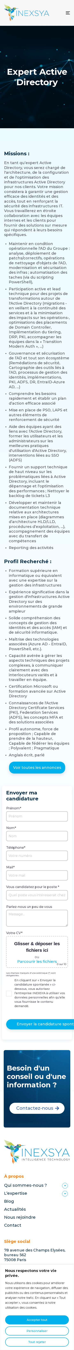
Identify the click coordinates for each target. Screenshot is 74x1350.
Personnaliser (37, 1331)
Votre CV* (14, 933)
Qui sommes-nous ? (25, 1185)
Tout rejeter (37, 1342)
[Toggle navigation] (59, 13)
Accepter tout (37, 1320)
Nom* (11, 828)
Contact (12, 1225)
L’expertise (15, 1193)
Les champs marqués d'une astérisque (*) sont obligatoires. (31, 974)
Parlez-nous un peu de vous (29, 907)
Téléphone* (15, 848)
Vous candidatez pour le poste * (32, 887)
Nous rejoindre (20, 1217)
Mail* (10, 867)
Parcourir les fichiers (37, 961)
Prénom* (13, 808)
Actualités (15, 1209)
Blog (9, 1201)
